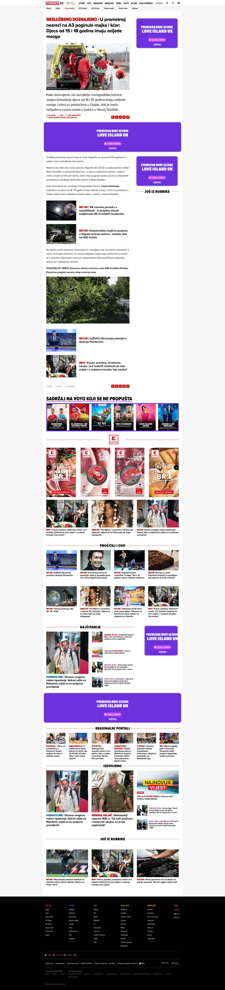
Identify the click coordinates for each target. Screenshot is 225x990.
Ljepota (123, 920)
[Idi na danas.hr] (55, 3)
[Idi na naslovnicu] (71, 5)
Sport (82, 3)
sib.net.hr (87, 974)
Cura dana (151, 913)
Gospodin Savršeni (99, 935)
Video (176, 909)
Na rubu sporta (73, 920)
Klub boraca (72, 917)
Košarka (71, 924)
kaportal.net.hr (98, 974)
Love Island (97, 927)
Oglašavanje (60, 963)
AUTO (126, 3)
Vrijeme (135, 8)
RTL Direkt (95, 8)
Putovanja (124, 931)
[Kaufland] (112, 439)
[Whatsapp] (120, 117)
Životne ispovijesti (126, 942)
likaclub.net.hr (73, 977)
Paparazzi (96, 920)
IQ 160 (134, 3)
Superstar (97, 931)
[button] (49, 406)
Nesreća (58, 386)
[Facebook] (112, 117)
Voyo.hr (63, 974)
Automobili (124, 946)
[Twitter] (116, 117)
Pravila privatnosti (100, 963)
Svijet (58, 8)
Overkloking (151, 924)
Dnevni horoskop (153, 917)
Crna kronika (69, 8)
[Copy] (127, 117)
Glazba (96, 917)
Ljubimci (123, 924)
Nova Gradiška (70, 386)
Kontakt (112, 963)
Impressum (49, 963)
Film (95, 913)
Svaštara (150, 931)
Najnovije (177, 914)
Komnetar (151, 920)
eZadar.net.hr (158, 974)
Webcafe (109, 3)
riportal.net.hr (125, 974)
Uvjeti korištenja (73, 963)
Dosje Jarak (123, 8)
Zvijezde (96, 909)
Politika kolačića (86, 963)
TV (94, 924)
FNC (70, 935)
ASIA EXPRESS (146, 3)
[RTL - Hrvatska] (165, 963)
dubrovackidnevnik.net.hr (142, 974)
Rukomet (72, 913)
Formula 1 (72, 938)
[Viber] (124, 117)
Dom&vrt (123, 913)
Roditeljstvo (124, 935)
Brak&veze (124, 909)
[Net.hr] (175, 963)
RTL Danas (83, 8)
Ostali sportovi (73, 931)
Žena (118, 3)
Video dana (151, 938)
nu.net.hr (168, 974)
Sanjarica (176, 917)
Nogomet (72, 909)
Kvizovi (150, 935)
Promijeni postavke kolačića (127, 963)
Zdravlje (123, 938)
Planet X (150, 927)
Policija (49, 386)
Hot (89, 3)
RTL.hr (47, 974)
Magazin (98, 3)
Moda (122, 927)
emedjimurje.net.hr (75, 974)
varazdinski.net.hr (112, 974)
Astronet (150, 909)
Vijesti (48, 8)
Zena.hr (55, 974)
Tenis (70, 927)
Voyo (95, 942)
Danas (48, 905)
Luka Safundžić (74, 115)
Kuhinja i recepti (126, 917)
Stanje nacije (109, 8)
